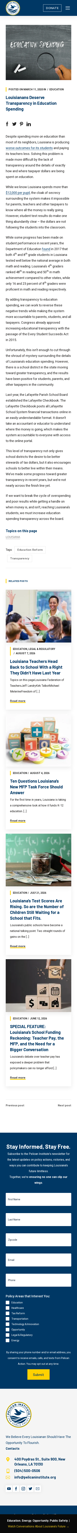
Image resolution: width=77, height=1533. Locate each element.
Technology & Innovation (25, 1324)
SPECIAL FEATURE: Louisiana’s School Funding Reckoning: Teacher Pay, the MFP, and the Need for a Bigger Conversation (37, 1038)
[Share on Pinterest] (21, 124)
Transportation (19, 1318)
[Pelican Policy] (13, 8)
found (46, 249)
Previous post (15, 1105)
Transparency (19, 558)
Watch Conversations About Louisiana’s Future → (38, 1526)
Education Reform (30, 550)
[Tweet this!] (14, 124)
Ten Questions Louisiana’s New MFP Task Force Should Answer (36, 786)
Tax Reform (18, 1313)
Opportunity (18, 1329)
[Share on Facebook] (7, 124)
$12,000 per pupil (18, 193)
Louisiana (13, 536)
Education (56, 89)
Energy (15, 1340)
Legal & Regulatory (41, 649)
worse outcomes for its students (29, 148)
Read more (17, 701)
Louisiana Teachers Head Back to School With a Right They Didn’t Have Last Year (36, 667)
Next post (64, 1105)
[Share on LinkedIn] (28, 124)
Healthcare (17, 1308)
